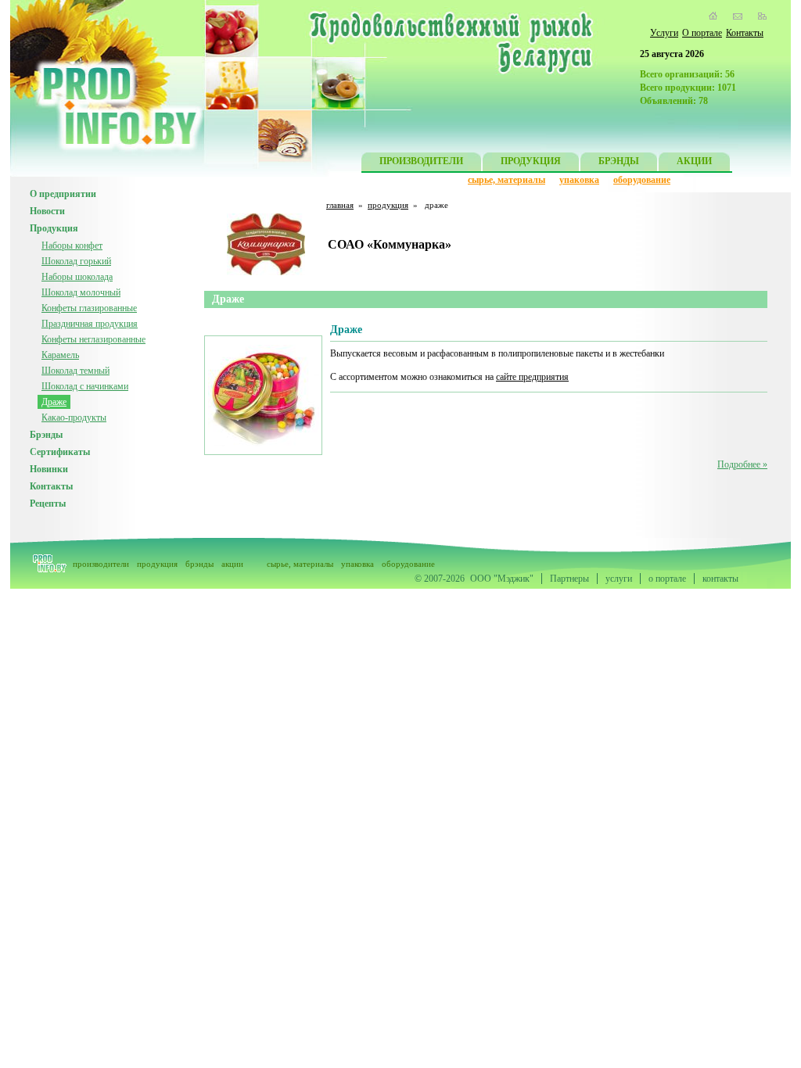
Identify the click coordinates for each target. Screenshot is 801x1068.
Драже (53, 401)
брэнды (199, 563)
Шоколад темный (75, 370)
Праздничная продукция (89, 323)
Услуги (664, 32)
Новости (47, 211)
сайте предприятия (532, 376)
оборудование (641, 179)
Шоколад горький (76, 261)
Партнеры (569, 578)
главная (340, 205)
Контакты (744, 32)
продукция (388, 205)
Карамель (60, 354)
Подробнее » (742, 464)
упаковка (579, 179)
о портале (667, 578)
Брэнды (46, 434)
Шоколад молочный (80, 292)
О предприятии (63, 193)
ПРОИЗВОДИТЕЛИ (421, 161)
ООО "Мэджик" (501, 578)
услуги (618, 578)
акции (232, 563)
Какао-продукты (73, 417)
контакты (720, 578)
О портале (702, 32)
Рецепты (48, 503)
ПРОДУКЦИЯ (531, 161)
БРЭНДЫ (618, 161)
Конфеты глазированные (89, 308)
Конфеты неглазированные (93, 339)
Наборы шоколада (77, 276)
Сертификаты (60, 451)
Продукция (54, 228)
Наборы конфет (71, 245)
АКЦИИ (694, 161)
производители (101, 563)
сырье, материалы (506, 179)
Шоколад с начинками (84, 386)
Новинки (49, 469)
